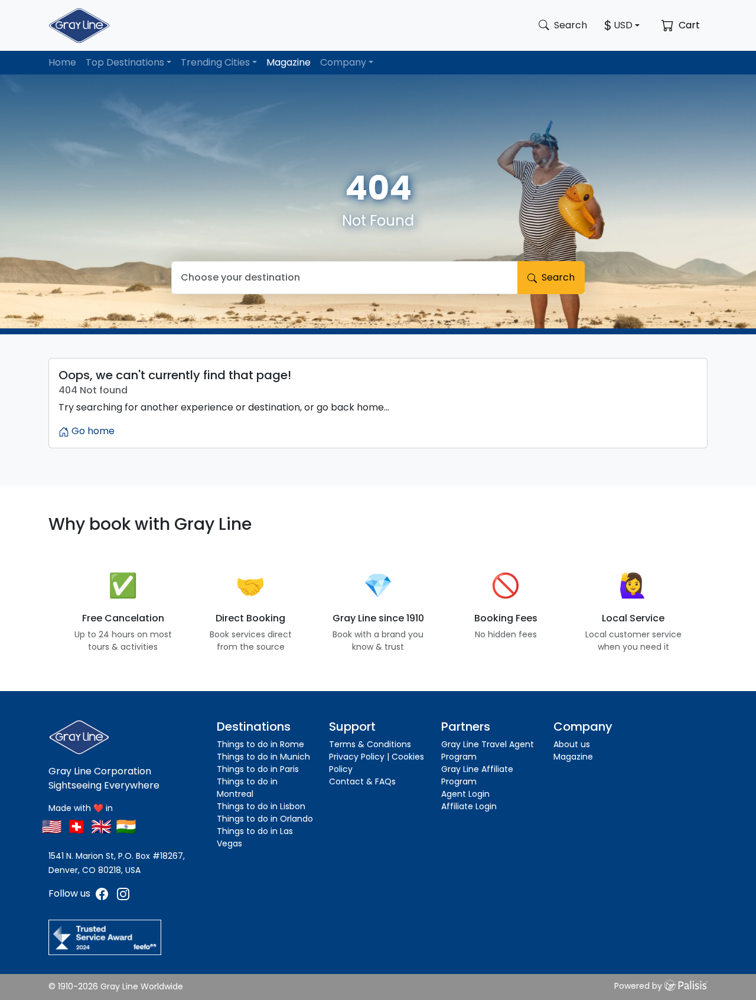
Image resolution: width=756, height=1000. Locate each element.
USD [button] (623, 25)
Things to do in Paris (258, 769)
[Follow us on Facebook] (103, 893)
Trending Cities (215, 62)
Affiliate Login (469, 806)
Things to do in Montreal (247, 788)
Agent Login (465, 794)
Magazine (288, 62)
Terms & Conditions (370, 744)
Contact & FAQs (362, 781)
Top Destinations (125, 62)
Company (343, 62)
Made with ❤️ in (80, 808)
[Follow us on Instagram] (123, 893)
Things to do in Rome (260, 744)
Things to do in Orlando (265, 819)
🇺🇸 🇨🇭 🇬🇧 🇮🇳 (88, 826)
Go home (92, 431)
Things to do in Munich (263, 757)
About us (571, 744)
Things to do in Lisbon (261, 806)
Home (62, 62)
